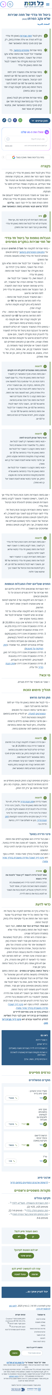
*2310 (11, 1124)
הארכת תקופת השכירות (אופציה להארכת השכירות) (28, 1053)
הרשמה (14, 1353)
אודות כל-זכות (40, 1319)
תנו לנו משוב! (41, 1335)
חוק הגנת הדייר (27, 801)
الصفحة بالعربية (43, 24)
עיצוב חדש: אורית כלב (18, 1327)
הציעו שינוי (26, 1255)
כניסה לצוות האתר (39, 1341)
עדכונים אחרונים (39, 1332)
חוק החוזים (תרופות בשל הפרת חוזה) (30, 1214)
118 (10, 1161)
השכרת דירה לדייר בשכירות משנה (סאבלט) (27, 1048)
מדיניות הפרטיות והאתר (37, 1329)
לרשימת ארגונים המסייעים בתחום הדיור (29, 1182)
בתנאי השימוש (13, 1376)
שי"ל (45, 1156)
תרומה (35, 1274)
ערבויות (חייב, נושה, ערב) (35, 1059)
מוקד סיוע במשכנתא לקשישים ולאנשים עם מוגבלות (42, 1114)
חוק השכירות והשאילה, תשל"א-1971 (30, 1203)
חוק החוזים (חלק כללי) (37, 1210)
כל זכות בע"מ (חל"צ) (15, 1362)
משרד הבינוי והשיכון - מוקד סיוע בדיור (38, 1092)
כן (33, 1236)
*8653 (11, 1145)
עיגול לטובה (20, 1274)
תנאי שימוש (8, 146)
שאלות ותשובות (40, 1322)
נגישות (43, 1325)
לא (19, 1236)
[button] (47, 4)
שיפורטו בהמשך (21, 50)
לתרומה (42, 1338)
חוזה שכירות (26, 35)
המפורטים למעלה (37, 713)
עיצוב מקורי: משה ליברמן (17, 1323)
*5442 (11, 1098)
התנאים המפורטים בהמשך (32, 252)
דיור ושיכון (41, 1044)
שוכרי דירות (41, 1039)
